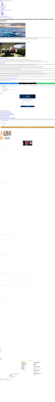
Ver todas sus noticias (4, 90)
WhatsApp (46, 83)
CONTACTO (2, 8)
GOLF (2, 2)
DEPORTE (2, 14)
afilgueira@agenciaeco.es (36, 374)
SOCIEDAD (2, 13)
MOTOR (2, 3)
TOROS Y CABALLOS (3, 4)
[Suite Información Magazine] (6, 17)
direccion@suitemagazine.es (12, 376)
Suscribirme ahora (27, 106)
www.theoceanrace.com (13, 79)
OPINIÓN (2, 5)
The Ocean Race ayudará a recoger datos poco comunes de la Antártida (7, 114)
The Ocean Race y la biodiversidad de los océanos (5, 115)
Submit (7, 378)
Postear (28, 83)
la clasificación (13, 78)
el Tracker (9, 78)
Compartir (9, 83)
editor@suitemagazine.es (11, 377)
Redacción (35, 39)
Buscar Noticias (27, 127)
